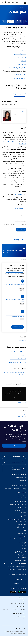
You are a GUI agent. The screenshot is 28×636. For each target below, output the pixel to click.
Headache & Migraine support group (14, 272)
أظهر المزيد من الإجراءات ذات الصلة (18, 362)
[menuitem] (18, 21)
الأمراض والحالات (21, 7)
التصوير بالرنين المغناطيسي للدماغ (18, 355)
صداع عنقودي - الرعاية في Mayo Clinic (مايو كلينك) (15, 224)
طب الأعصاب (22, 57)
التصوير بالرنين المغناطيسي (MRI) (18, 351)
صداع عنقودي (17, 12)
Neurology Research (20, 78)
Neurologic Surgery (20, 75)
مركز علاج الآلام (21, 64)
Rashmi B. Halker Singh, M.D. (18, 112)
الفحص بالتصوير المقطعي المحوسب (18, 359)
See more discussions (17, 326)
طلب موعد (21, 16)
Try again (14, 397)
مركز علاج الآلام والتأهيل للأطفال (16, 68)
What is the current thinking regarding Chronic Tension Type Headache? (15, 316)
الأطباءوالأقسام (10, 21)
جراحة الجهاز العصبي (20, 54)
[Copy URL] (5, 394)
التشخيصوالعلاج (18, 21)
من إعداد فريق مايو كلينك (20, 221)
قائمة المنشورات (18, 195)
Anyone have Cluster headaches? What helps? (15, 300)
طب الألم (23, 61)
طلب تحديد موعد (21, 229)
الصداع (24, 50)
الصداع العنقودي (22, 340)
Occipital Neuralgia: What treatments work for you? (14, 285)
